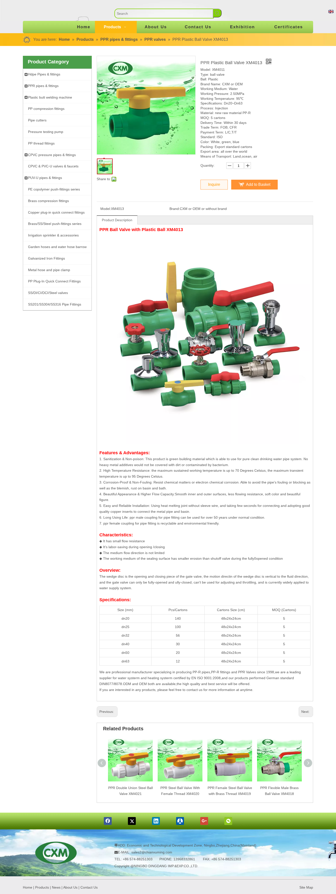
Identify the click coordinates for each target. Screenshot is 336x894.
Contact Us (89, 887)
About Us (70, 887)
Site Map (306, 887)
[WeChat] (228, 821)
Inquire (214, 184)
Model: (105, 209)
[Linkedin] (156, 821)
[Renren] (180, 821)
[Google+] (204, 821)
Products (42, 887)
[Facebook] (108, 821)
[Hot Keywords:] (217, 13)
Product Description (117, 220)
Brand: (174, 209)
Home (27, 887)
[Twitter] (132, 821)
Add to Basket (258, 184)
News (56, 887)
